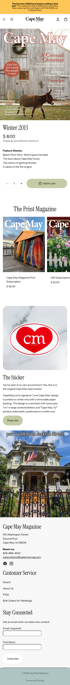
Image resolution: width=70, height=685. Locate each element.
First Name (9, 642)
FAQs (6, 594)
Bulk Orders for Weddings (17, 600)
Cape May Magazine (39, 673)
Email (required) (12, 628)
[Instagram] (11, 563)
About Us (8, 588)
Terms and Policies (35, 680)
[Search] (12, 19)
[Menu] (4, 19)
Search (7, 582)
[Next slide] (63, 254)
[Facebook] (5, 563)
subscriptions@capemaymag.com (22, 557)
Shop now (12, 420)
